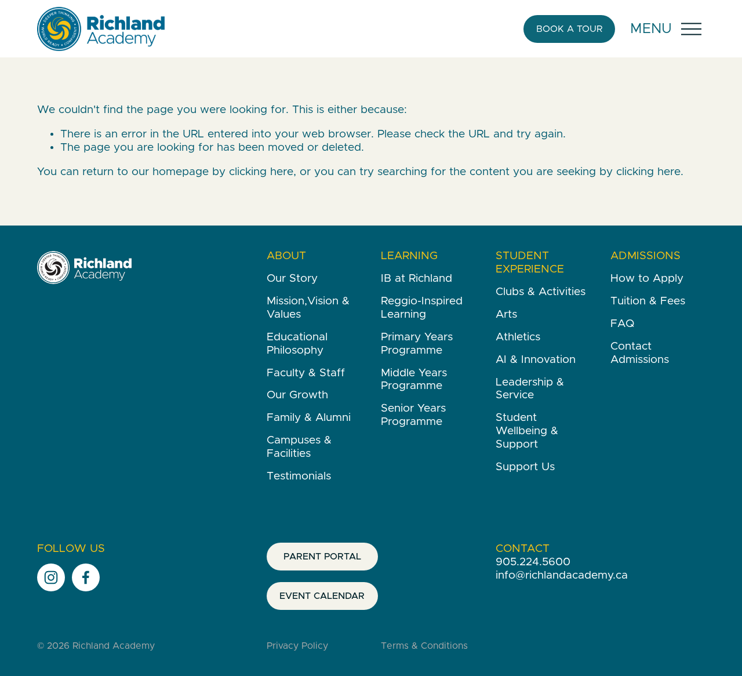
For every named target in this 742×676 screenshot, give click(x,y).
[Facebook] (86, 577)
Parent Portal (322, 556)
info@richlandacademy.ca (562, 575)
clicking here (261, 171)
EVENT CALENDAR (322, 596)
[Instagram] (51, 577)
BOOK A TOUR (569, 29)
